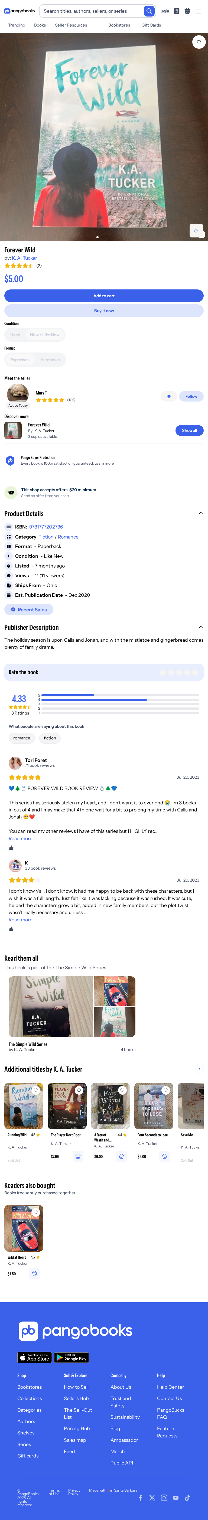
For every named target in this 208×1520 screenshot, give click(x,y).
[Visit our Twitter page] (152, 1498)
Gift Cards (151, 25)
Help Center (170, 1387)
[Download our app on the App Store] (34, 1357)
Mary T (41, 393)
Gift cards (27, 1456)
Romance (68, 537)
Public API (121, 1463)
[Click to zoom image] (104, 137)
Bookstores (119, 25)
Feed (69, 1451)
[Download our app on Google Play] (71, 1357)
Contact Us (169, 1398)
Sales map (75, 1440)
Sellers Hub (76, 1398)
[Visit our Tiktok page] (187, 1498)
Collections (29, 1398)
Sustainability (125, 1417)
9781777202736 (46, 527)
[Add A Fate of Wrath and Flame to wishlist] (122, 1090)
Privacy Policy (74, 1492)
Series (24, 1444)
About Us (120, 1387)
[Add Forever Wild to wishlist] (199, 42)
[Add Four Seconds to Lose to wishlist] (165, 1090)
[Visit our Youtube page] (176, 1498)
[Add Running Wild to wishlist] (35, 1090)
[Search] (149, 11)
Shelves (25, 1433)
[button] (104, 514)
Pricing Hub (77, 1428)
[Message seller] (169, 396)
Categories (29, 1410)
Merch (117, 1451)
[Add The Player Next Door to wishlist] (79, 1090)
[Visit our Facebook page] (140, 1498)
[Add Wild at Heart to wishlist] (35, 1212)
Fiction (46, 537)
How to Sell (76, 1387)
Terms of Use (54, 1492)
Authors (26, 1421)
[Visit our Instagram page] (164, 1498)
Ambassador (124, 1440)
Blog (115, 1428)
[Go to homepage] (19, 11)
